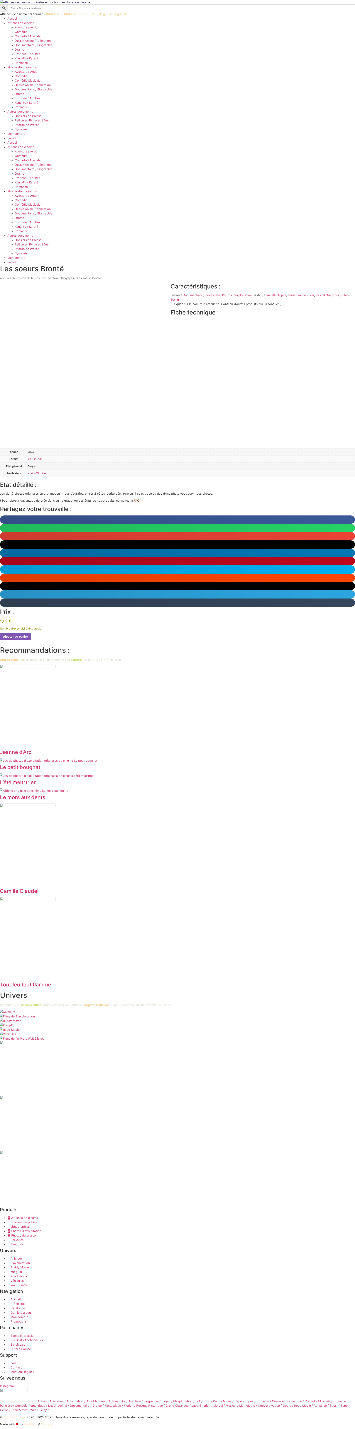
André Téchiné (37, 473)
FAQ (136, 500)
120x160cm (87, 14)
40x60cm (52, 14)
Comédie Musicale (27, 36)
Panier (11, 138)
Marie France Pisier (301, 295)
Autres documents (20, 111)
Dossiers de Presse (28, 116)
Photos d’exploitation (22, 67)
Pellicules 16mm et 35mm (32, 120)
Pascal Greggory (327, 295)
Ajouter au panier (15, 636)
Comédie (21, 32)
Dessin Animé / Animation (33, 40)
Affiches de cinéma (20, 23)
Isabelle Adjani (276, 295)
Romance (21, 63)
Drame (19, 49)
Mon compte (16, 133)
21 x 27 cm (35, 458)
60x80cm (69, 14)
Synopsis (21, 129)
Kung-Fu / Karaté (26, 58)
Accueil (12, 18)
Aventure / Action (27, 27)
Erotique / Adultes (27, 54)
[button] (177, 519)
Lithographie (119, 14)
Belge (103, 14)
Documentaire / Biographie (33, 45)
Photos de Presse (27, 125)
